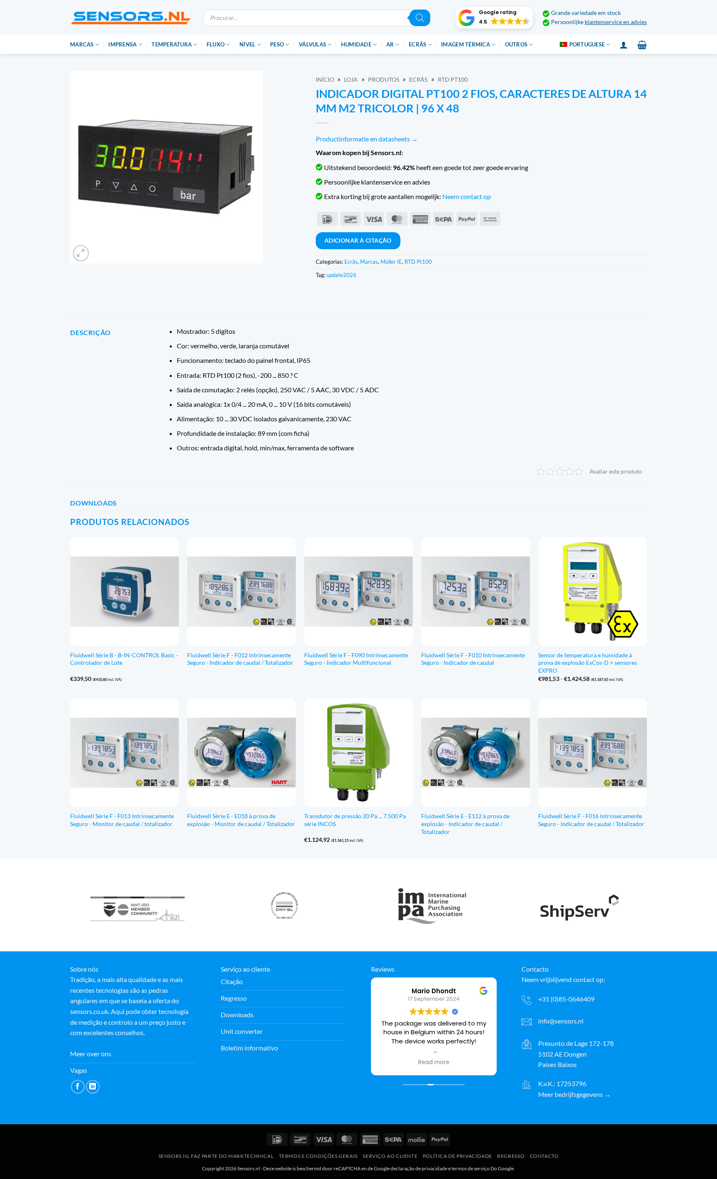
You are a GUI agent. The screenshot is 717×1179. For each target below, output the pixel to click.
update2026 (341, 275)
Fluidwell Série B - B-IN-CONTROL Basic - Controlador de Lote (124, 658)
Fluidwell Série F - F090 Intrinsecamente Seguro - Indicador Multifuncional (356, 658)
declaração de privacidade (418, 1168)
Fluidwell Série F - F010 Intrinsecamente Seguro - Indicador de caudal (473, 658)
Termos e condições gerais (318, 1156)
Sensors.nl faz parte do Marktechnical (216, 1156)
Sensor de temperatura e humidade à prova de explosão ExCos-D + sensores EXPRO (587, 662)
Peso (277, 44)
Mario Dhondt (434, 991)
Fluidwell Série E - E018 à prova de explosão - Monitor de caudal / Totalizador (241, 819)
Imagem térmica (465, 44)
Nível (247, 44)
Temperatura (171, 44)
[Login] (623, 45)
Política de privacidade (457, 1156)
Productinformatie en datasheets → (367, 139)
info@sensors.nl (560, 1021)
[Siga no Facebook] (78, 1087)
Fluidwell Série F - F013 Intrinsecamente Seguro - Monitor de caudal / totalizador (122, 819)
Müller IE (391, 261)
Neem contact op (466, 196)
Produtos (383, 79)
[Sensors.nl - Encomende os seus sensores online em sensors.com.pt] (130, 18)
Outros (516, 44)
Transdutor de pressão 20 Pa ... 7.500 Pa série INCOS (355, 819)
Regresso (510, 1156)
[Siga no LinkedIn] (93, 1087)
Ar (390, 44)
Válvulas (312, 44)
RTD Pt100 (453, 79)
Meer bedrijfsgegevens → (574, 1094)
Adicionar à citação (358, 240)
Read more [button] (433, 1062)
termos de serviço (470, 1168)
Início (325, 79)
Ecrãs (417, 44)
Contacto (544, 1156)
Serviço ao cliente (390, 1156)
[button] (494, 18)
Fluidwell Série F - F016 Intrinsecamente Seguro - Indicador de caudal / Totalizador (591, 819)
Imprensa (122, 44)
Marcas (82, 44)
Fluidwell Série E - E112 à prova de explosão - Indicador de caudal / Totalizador (465, 823)
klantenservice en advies (616, 22)
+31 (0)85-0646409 (566, 999)
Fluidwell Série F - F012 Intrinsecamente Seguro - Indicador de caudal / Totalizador (240, 658)
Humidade (356, 44)
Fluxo (215, 44)
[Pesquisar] (420, 18)
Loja (351, 79)
